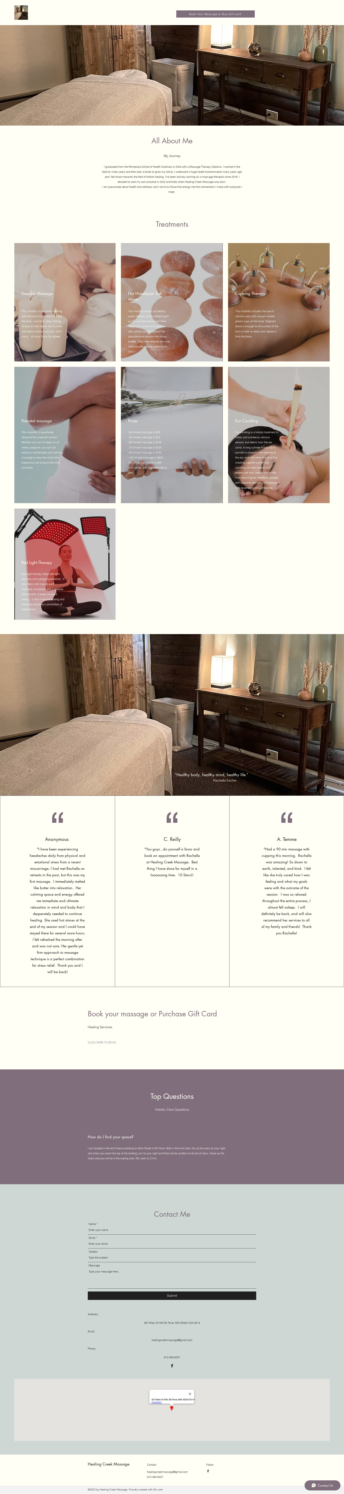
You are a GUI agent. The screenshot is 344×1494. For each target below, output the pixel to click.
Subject (93, 1251)
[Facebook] (172, 1365)
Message (94, 1265)
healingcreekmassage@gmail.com (172, 1340)
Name (92, 1224)
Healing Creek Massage (108, 1464)
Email (92, 1237)
